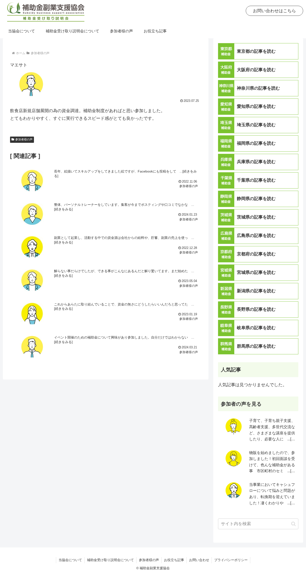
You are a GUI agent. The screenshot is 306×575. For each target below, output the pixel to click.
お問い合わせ (199, 560)
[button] (293, 524)
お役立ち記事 (174, 560)
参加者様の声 (24, 139)
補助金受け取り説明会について (110, 560)
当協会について (70, 560)
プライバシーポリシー (231, 560)
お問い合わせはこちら (274, 10)
